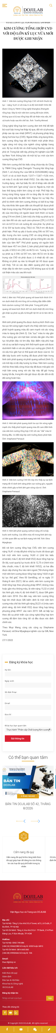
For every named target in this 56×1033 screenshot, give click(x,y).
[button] (35, 821)
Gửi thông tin (17, 738)
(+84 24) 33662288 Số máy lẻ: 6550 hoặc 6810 (22, 946)
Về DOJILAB (7, 987)
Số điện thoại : (11, 692)
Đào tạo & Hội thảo (10, 980)
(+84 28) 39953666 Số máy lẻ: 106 (17, 953)
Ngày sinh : (10, 681)
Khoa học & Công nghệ (12, 983)
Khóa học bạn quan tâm (15, 726)
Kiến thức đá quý (9, 973)
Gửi (50, 998)
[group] (28, 791)
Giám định (6, 976)
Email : (8, 703)
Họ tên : (8, 670)
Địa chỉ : (8, 714)
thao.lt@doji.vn (9, 962)
